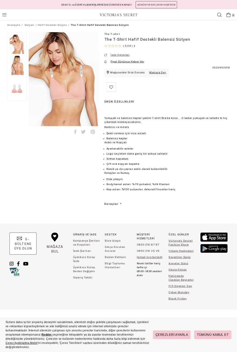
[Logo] (118, 14)
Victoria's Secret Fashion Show (180, 242)
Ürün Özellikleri (119, 101)
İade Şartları (82, 250)
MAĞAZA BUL (55, 248)
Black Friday (177, 298)
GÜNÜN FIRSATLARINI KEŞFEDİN (156, 4)
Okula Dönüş (177, 269)
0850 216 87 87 (148, 244)
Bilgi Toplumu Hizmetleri (115, 265)
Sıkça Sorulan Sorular (115, 248)
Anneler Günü (178, 263)
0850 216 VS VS (148, 250)
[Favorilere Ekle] (111, 91)
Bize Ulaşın (113, 240)
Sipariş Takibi (83, 277)
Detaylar (111, 203)
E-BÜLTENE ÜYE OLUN (23, 243)
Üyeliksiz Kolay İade (84, 259)
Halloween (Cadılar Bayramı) (180, 277)
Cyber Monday (178, 292)
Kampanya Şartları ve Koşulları (86, 242)
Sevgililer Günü (179, 257)
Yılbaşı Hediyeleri (181, 250)
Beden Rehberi (115, 257)
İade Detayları (120, 54)
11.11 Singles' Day (180, 286)
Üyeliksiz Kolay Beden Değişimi (84, 269)
